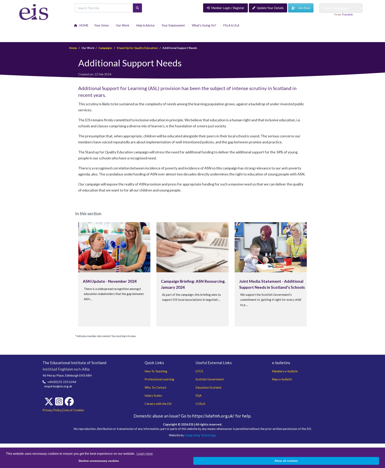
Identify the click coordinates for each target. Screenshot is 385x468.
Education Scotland (208, 387)
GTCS (199, 371)
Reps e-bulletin (282, 379)
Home (73, 48)
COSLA (200, 403)
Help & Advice (146, 25)
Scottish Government (210, 379)
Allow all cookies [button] (286, 460)
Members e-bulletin (285, 371)
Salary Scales (153, 395)
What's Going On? (204, 25)
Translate (347, 14)
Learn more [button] (145, 453)
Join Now (302, 8)
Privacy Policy (52, 410)
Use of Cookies (74, 410)
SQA (199, 395)
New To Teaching (156, 371)
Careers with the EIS (158, 403)
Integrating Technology (200, 435)
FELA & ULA (231, 25)
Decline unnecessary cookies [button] (99, 460)
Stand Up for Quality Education (137, 48)
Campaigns (105, 48)
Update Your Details (270, 8)
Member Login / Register (227, 8)
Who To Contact (155, 387)
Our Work (123, 25)
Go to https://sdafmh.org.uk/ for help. (216, 415)
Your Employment (174, 25)
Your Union (102, 25)
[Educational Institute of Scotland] (33, 11)
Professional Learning (159, 379)
